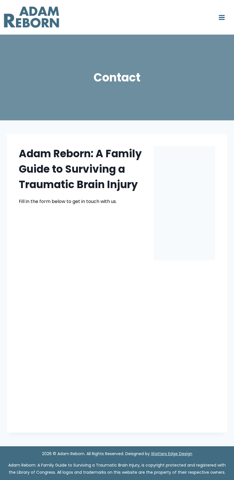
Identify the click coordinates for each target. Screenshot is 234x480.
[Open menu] (223, 17)
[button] (159, 203)
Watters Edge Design (171, 454)
